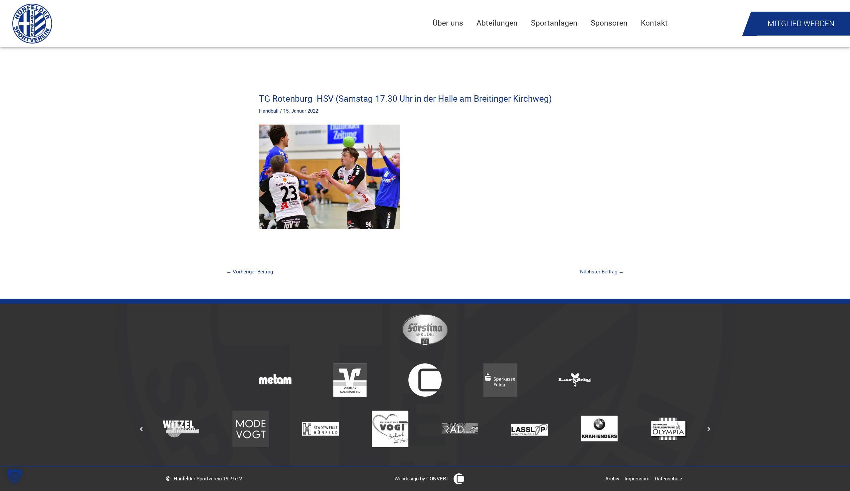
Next (709, 428)
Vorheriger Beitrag (249, 272)
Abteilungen (497, 23)
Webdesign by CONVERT (421, 479)
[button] (14, 476)
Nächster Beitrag (602, 272)
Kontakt (654, 23)
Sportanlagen (554, 23)
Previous (141, 428)
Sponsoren (609, 23)
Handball (269, 111)
